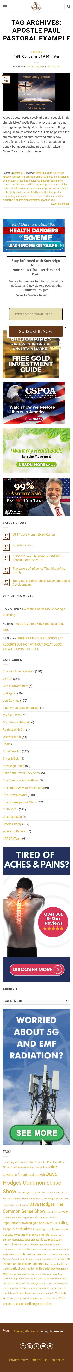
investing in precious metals (31, 1234)
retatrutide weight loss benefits (48, 1259)
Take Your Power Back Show (21, 773)
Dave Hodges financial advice (56, 1198)
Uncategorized (12, 817)
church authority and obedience (52, 176)
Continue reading (36, 160)
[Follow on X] (37, 1346)
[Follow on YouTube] (43, 1346)
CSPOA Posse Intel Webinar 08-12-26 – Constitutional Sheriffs (38, 558)
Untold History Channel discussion (19, 1293)
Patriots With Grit (14, 729)
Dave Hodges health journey (16, 1205)
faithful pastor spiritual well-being (29, 188)
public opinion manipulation (56, 1254)
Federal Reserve (53, 1212)
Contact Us (57, 1360)
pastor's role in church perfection (37, 196)
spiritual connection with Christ (29, 1268)
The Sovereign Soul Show (20, 802)
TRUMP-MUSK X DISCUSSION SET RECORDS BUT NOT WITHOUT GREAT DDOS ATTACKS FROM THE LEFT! (33, 644)
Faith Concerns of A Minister (36, 56)
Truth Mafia (10, 809)
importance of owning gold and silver (27, 1223)
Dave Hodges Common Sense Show (32, 1183)
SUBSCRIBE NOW (36, 331)
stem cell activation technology (23, 1274)
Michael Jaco (12, 715)
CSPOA (7, 679)
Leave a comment (60, 203)
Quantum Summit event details (17, 1259)
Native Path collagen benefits (44, 1249)
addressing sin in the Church (49, 173)
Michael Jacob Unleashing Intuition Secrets (37, 1244)
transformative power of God (39, 199)
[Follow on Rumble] (50, 1346)
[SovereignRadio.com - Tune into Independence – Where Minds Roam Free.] (36, 6)
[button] (5, 6)
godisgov (36, 52)
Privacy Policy (18, 1360)
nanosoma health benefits (16, 1249)
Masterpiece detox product (25, 1239)
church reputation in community (45, 180)
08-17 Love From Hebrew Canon (34, 534)
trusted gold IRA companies (23, 1288)
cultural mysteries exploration (36, 1167)
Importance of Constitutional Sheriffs (40, 1217)
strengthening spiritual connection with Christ (26, 1278)
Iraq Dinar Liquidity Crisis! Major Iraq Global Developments (41, 582)
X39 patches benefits (19, 1298)
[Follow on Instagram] (30, 1346)
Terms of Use (38, 1360)
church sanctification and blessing (21, 184)
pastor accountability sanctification (34, 192)
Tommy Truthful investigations (28, 1283)
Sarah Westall (12, 751)
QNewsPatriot (12, 737)
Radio (6, 744)
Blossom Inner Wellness (18, 671)
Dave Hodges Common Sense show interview (40, 1192)
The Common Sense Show (20, 780)
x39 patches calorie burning (44, 1298)
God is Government (15, 686)
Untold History (12, 824)
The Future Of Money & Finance (24, 788)
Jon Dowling (11, 700)
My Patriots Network (16, 722)
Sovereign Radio (13, 766)
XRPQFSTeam (12, 838)
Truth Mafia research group (51, 1288)
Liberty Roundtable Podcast (21, 708)
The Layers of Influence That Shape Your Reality (39, 570)
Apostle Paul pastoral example (19, 176)
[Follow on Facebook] (23, 1346)
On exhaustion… (23, 545)
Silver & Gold (11, 758)
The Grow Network (15, 795)
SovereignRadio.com (26, 1331)
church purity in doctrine (15, 180)
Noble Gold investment (31, 1254)
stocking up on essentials (50, 1274)
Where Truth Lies (14, 831)
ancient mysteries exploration (18, 1162)
